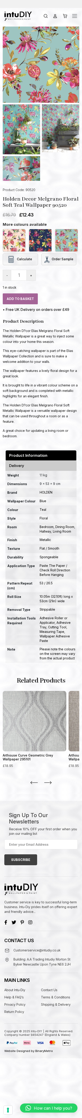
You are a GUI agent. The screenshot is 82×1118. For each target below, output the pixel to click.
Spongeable (49, 557)
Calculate (24, 259)
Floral (44, 518)
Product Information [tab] (28, 455)
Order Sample (62, 259)
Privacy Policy (15, 1004)
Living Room (62, 531)
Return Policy (14, 1012)
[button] (48, 1108)
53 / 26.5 (46, 583)
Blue (43, 501)
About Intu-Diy (14, 990)
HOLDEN (46, 492)
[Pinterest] (22, 922)
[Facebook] (5, 922)
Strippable (47, 609)
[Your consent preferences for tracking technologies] (8, 1110)
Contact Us (49, 990)
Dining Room (64, 527)
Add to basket (20, 299)
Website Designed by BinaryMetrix (28, 1051)
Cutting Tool (57, 627)
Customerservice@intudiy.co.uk (37, 950)
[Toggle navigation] (75, 16)
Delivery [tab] (16, 465)
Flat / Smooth (49, 548)
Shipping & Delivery (56, 1004)
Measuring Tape (52, 632)
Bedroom (47, 527)
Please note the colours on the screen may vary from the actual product (57, 653)
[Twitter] (14, 922)
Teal (43, 509)
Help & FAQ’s (14, 997)
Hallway (45, 531)
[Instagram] (30, 922)
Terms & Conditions (55, 997)
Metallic (45, 540)
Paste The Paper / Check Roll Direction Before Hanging (55, 570)
